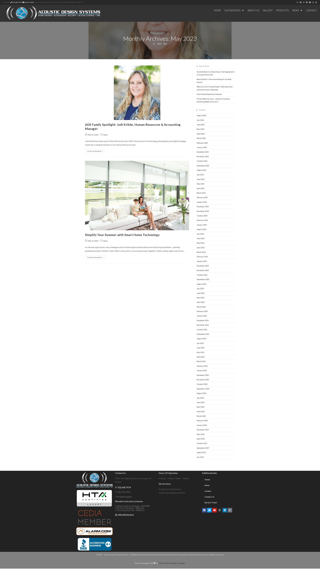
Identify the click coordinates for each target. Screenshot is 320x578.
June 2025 (200, 179)
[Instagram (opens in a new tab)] (303, 2)
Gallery (268, 10)
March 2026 (201, 138)
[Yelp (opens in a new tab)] (313, 2)
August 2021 (201, 339)
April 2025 (201, 188)
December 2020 (203, 375)
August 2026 (201, 115)
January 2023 (202, 261)
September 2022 (203, 279)
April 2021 (201, 357)
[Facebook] (204, 510)
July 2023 (200, 234)
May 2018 (200, 434)
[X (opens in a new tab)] (297, 2)
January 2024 (202, 225)
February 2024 (202, 220)
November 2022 (203, 270)
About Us (253, 10)
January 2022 (202, 316)
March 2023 (201, 252)
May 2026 (200, 129)
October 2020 (202, 384)
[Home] (154, 44)
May (165, 44)
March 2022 (201, 307)
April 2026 (201, 134)
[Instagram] (219, 510)
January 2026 (202, 147)
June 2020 (200, 402)
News (295, 10)
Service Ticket (29, 2)
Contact (311, 10)
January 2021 (202, 371)
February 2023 (202, 257)
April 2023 (201, 248)
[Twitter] (209, 510)
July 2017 (200, 457)
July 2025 (200, 175)
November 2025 (203, 157)
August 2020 (201, 393)
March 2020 (201, 416)
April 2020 (201, 412)
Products (282, 10)
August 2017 (201, 452)
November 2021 (203, 325)
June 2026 (200, 125)
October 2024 (202, 216)
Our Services (232, 10)
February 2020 (202, 421)
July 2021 (200, 343)
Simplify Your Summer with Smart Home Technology (122, 235)
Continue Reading (96, 150)
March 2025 (201, 193)
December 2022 (203, 266)
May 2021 (200, 352)
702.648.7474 (17, 2)
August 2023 (201, 229)
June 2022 (200, 293)
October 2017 (202, 443)
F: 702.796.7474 (122, 492)
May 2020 (200, 407)
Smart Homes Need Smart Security (209, 94)
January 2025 (202, 202)
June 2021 (200, 348)
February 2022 (202, 311)
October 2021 (202, 330)
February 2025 (202, 197)
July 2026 (200, 120)
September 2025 (203, 166)
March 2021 (201, 361)
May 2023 (200, 243)
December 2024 (203, 207)
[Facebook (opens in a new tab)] (300, 2)
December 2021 (203, 320)
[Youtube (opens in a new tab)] (310, 2)
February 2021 (202, 366)
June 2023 (200, 239)
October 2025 (202, 161)
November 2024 (203, 211)
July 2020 (200, 398)
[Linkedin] (224, 510)
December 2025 (203, 152)
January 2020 (202, 425)
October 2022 (202, 275)
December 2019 (203, 430)
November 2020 (203, 380)
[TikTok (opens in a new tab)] (316, 2)
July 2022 (200, 289)
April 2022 (201, 302)
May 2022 (200, 298)
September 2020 (203, 389)
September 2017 (203, 448)
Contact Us (209, 497)
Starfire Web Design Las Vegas (172, 563)
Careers (207, 491)
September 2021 (203, 334)
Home (217, 10)
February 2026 (202, 143)
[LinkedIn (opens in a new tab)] (306, 2)
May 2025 (200, 184)
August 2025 (201, 170)
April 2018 (201, 439)
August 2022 (201, 284)
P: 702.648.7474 (123, 487)
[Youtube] (214, 510)
